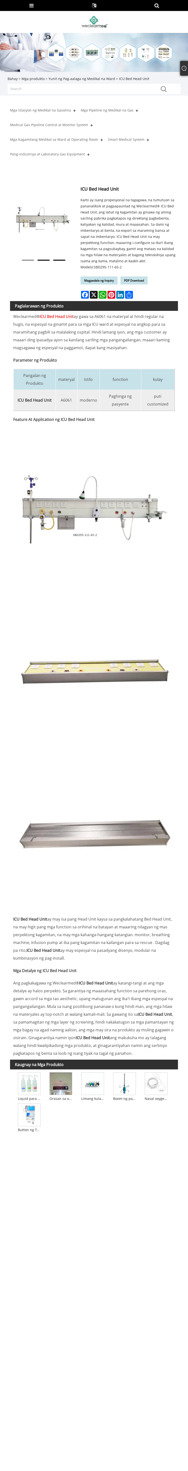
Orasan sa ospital (61, 1098)
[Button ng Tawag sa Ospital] (29, 1114)
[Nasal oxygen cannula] (156, 1083)
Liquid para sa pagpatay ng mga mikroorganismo (30, 1098)
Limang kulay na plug (93, 1098)
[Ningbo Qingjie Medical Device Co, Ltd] (94, 21)
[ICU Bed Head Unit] (44, 219)
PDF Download (134, 280)
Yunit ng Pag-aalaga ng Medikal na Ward (81, 78)
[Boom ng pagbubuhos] (124, 1083)
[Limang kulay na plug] (92, 1083)
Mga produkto (33, 78)
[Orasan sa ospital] (60, 1083)
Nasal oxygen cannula (157, 1098)
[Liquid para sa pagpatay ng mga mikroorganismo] (29, 1083)
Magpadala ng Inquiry (99, 280)
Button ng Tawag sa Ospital (30, 1129)
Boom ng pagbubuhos (125, 1098)
